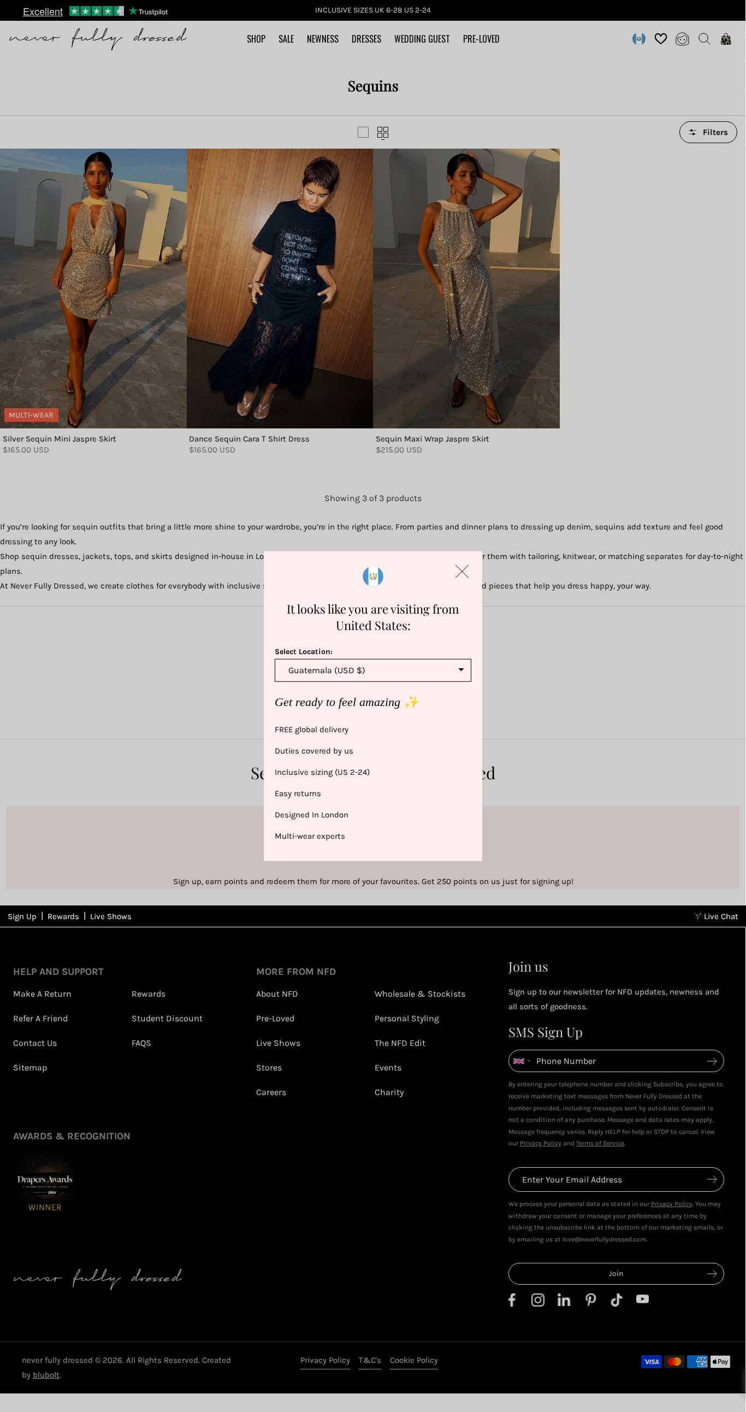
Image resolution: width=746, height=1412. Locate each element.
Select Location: (304, 651)
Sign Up (22, 916)
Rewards (63, 916)
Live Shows (111, 916)
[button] (462, 571)
